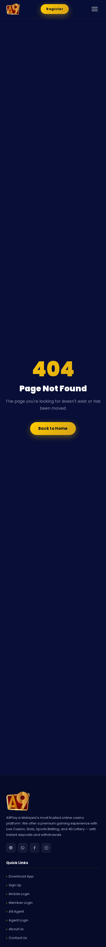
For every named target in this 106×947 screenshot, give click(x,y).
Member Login (21, 902)
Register (54, 8)
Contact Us (18, 937)
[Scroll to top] (94, 939)
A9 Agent (16, 911)
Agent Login (18, 920)
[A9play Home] (13, 9)
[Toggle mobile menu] (95, 9)
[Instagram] (46, 847)
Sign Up (15, 885)
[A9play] (53, 801)
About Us (16, 929)
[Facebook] (34, 847)
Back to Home (53, 428)
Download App (21, 876)
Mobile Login (19, 893)
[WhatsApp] (22, 847)
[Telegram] (10, 847)
